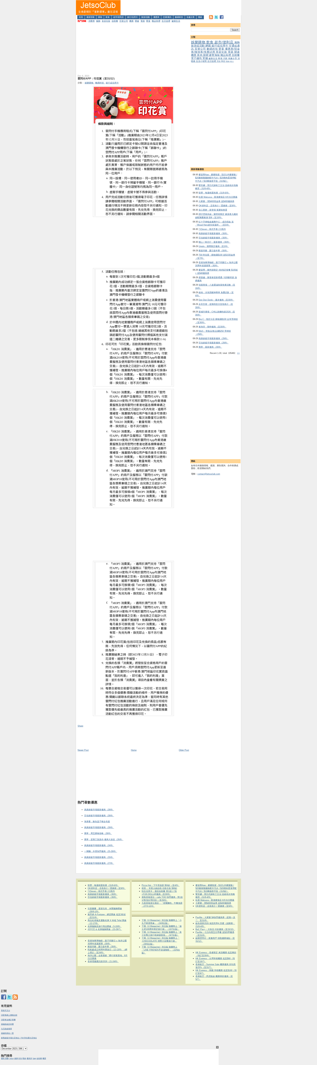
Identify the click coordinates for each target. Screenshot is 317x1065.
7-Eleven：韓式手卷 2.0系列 (212, 229)
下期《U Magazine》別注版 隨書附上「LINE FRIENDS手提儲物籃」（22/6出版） (161, 950)
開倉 (137, 21)
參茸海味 (214, 55)
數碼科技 (179, 17)
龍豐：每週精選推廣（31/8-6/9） (214, 193)
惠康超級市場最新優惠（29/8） (214, 338)
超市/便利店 (118, 17)
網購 (208, 45)
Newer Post (83, 750)
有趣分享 (190, 17)
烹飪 (219, 61)
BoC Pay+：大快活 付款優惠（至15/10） (215, 929)
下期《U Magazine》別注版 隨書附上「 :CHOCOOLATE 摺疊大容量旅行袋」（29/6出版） (160, 941)
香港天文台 (5, 1010)
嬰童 (148, 21)
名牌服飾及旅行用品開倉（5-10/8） (105, 926)
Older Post (184, 750)
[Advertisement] (181, 7)
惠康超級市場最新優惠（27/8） (99, 863)
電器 (143, 21)
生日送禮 (166, 21)
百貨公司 (123, 21)
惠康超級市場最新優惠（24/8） (99, 845)
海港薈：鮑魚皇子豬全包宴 (97, 821)
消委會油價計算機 (8, 1020)
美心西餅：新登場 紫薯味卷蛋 (213, 210)
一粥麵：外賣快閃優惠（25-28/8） (100, 851)
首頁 (81, 17)
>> (238, 353)
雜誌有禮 (156, 21)
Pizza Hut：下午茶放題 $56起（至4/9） (161, 885)
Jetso (11, 1058)
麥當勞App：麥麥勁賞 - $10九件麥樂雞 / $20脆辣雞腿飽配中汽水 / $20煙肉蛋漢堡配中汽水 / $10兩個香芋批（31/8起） (216, 177)
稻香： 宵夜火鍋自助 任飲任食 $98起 (159, 888)
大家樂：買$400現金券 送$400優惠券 (216, 201)
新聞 (206, 55)
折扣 (20, 1058)
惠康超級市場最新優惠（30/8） (214, 233)
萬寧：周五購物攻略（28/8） (98, 833)
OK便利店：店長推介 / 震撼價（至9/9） (218, 205)
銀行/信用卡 (132, 17)
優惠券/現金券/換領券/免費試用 (215, 50)
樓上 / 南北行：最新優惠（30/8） (214, 242)
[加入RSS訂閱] (211, 18)
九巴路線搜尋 (6, 1029)
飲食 (108, 17)
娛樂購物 (198, 42)
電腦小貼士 (230, 61)
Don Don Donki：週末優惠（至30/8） (216, 300)
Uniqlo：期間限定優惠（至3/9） (214, 246)
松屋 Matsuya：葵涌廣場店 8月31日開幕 (218, 197)
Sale (34, 1058)
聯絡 (200, 17)
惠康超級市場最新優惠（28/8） (99, 809)
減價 (16, 1058)
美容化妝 (106, 21)
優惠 (3, 1058)
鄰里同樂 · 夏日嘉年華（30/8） (213, 250)
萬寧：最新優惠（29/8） (210, 347)
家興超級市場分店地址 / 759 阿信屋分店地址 (19, 1038)
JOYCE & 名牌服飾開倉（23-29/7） (105, 929)
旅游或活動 (198, 45)
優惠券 (156, 17)
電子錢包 (196, 58)
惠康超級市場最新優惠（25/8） (99, 857)
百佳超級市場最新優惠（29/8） (214, 342)
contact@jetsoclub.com (208, 474)
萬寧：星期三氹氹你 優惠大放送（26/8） (103, 839)
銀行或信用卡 (220, 45)
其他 (200, 55)
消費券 (91, 21)
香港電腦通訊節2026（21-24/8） (103, 961)
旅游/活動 (145, 17)
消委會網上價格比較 (9, 1015)
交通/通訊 (167, 17)
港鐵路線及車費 (7, 1024)
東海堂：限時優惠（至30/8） (212, 326)
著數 (7, 1058)
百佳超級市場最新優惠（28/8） (99, 815)
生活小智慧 (201, 61)
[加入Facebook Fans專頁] (222, 18)
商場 (220, 58)
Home (134, 750)
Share (80, 726)
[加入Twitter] (216, 18)
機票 (131, 21)
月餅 (225, 58)
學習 (223, 61)
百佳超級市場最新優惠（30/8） (214, 238)
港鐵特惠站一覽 (7, 1033)
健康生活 (176, 21)
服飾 (98, 21)
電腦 (205, 58)
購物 (100, 17)
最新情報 (90, 17)
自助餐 (115, 21)
